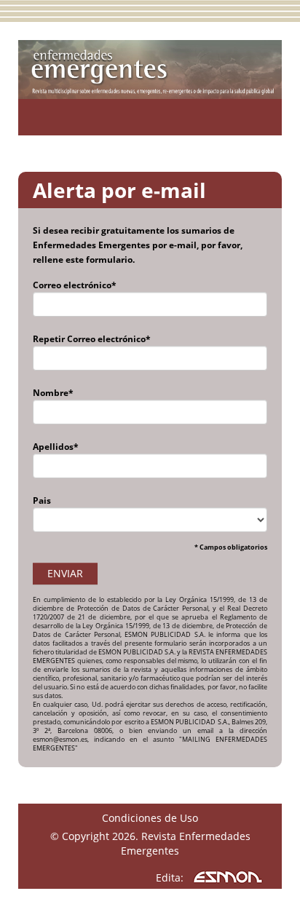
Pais (42, 500)
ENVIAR (65, 573)
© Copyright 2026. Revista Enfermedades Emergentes (150, 843)
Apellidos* (56, 446)
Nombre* (53, 393)
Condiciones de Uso (150, 818)
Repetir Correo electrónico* (92, 339)
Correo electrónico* (75, 285)
